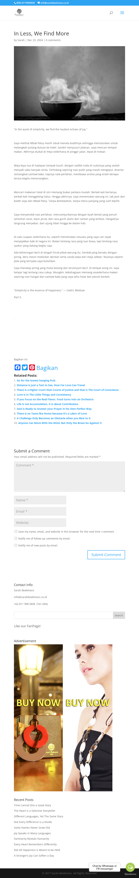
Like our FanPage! (27, 626)
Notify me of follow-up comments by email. (44, 538)
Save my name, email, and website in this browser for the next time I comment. (66, 531)
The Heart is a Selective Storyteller (34, 810)
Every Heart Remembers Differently (35, 844)
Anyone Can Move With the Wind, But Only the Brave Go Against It (60, 423)
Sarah (21, 40)
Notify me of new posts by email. (38, 545)
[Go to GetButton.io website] (130, 874)
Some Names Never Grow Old (32, 827)
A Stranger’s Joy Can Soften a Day (34, 855)
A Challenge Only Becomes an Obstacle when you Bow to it (53, 418)
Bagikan (47, 368)
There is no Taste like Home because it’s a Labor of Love (52, 413)
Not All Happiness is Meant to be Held (37, 850)
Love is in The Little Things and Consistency (44, 394)
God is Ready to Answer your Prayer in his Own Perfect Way (54, 408)
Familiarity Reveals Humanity (31, 838)
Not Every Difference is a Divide (33, 822)
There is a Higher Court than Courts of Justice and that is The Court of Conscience (68, 390)
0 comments (53, 40)
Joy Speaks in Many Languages (32, 833)
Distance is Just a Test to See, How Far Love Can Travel (51, 385)
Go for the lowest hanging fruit (36, 380)
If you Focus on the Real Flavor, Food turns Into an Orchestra (55, 399)
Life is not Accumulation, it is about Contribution (47, 404)
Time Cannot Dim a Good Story (32, 805)
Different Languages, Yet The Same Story (38, 816)
